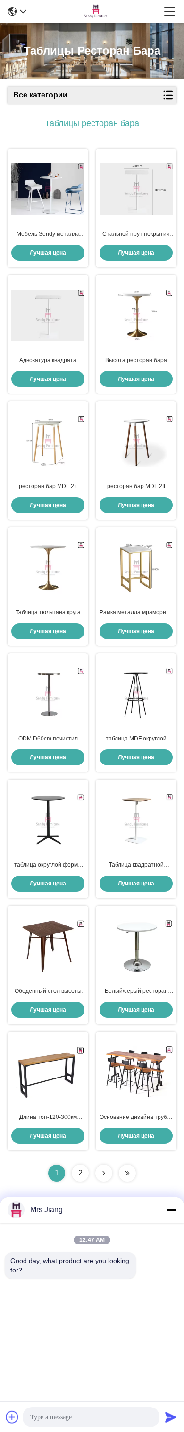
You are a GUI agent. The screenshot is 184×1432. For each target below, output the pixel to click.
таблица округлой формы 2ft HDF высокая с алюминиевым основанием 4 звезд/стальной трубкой (48, 865)
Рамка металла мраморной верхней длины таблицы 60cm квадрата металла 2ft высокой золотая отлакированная (136, 613)
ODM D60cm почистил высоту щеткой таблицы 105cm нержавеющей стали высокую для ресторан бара (48, 739)
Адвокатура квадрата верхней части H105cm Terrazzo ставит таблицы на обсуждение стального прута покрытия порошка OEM (48, 360)
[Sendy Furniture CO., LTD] (95, 11)
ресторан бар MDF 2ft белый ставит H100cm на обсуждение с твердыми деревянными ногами (136, 487)
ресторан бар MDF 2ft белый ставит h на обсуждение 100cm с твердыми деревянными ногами (48, 487)
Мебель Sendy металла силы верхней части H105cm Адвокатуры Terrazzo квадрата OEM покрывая (48, 234)
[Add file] (12, 1417)
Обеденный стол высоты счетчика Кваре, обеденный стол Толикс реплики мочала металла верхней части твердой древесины (48, 991)
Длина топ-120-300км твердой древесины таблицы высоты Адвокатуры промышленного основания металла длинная (48, 1117)
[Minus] (170, 1209)
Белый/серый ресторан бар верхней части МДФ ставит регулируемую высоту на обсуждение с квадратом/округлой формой (136, 991)
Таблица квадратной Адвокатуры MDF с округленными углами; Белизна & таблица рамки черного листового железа (136, 865)
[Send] (170, 1417)
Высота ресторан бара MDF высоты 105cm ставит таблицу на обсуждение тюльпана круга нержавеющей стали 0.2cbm (136, 360)
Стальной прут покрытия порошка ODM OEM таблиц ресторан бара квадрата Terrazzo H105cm (136, 234)
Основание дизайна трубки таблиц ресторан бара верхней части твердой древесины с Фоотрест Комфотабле (136, 1117)
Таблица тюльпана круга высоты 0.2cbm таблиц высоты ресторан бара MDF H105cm (48, 613)
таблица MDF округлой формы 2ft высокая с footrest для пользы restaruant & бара (136, 739)
